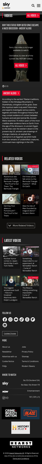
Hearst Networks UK (16, 453)
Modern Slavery (28, 366)
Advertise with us (9, 356)
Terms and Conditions (21, 459)
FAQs (4, 366)
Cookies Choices (10, 334)
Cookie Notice (8, 361)
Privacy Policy (27, 352)
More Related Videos (23, 225)
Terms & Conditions (30, 361)
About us (6, 347)
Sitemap (25, 356)
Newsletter (7, 352)
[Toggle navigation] (38, 5)
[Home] (6, 6)
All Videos (31, 15)
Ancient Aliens (10, 93)
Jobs (24, 347)
